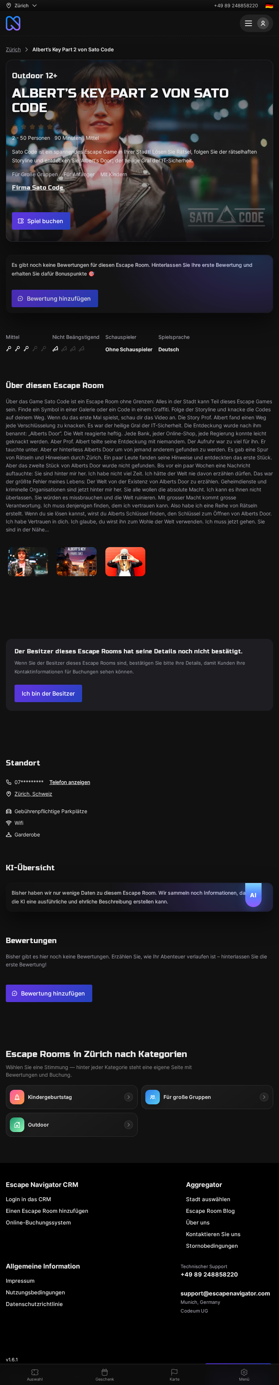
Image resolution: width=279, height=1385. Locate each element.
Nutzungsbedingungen (35, 1292)
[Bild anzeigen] (28, 562)
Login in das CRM (28, 1199)
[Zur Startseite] (13, 23)
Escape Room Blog (210, 1210)
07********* (29, 782)
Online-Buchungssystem (38, 1222)
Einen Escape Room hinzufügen (47, 1210)
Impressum (20, 1280)
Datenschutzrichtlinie (34, 1304)
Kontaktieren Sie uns (213, 1234)
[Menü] (256, 23)
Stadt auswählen (208, 1199)
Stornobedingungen (212, 1245)
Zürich (13, 49)
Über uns (198, 1222)
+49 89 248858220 (236, 5)
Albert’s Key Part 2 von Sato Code (73, 49)
